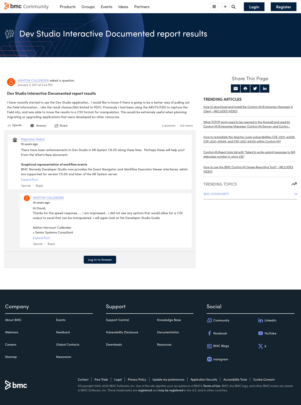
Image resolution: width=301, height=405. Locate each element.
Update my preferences (168, 379)
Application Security (204, 379)
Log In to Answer (100, 259)
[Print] (245, 88)
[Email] (235, 88)
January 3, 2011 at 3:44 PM (35, 85)
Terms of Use (211, 386)
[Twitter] (255, 88)
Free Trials (101, 379)
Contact (83, 379)
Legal (118, 379)
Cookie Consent (264, 379)
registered (145, 390)
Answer (41, 125)
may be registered (170, 390)
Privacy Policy (137, 379)
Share (63, 126)
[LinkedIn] (264, 88)
